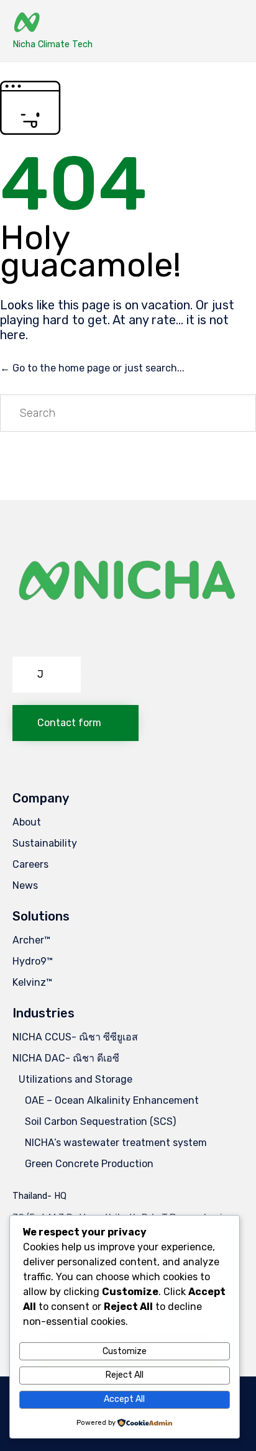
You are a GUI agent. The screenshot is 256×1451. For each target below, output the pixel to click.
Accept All (124, 1399)
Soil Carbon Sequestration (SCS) (100, 1121)
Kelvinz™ (32, 982)
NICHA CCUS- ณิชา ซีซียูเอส (75, 1037)
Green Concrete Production (89, 1164)
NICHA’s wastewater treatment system (116, 1143)
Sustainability (44, 843)
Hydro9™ (32, 961)
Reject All (125, 1375)
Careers (30, 864)
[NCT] (52, 23)
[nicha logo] (128, 641)
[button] (46, 675)
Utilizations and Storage (75, 1079)
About (26, 822)
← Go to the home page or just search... (92, 368)
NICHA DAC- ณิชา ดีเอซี (65, 1058)
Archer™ (31, 940)
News (25, 885)
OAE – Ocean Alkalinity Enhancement (112, 1100)
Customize (125, 1351)
